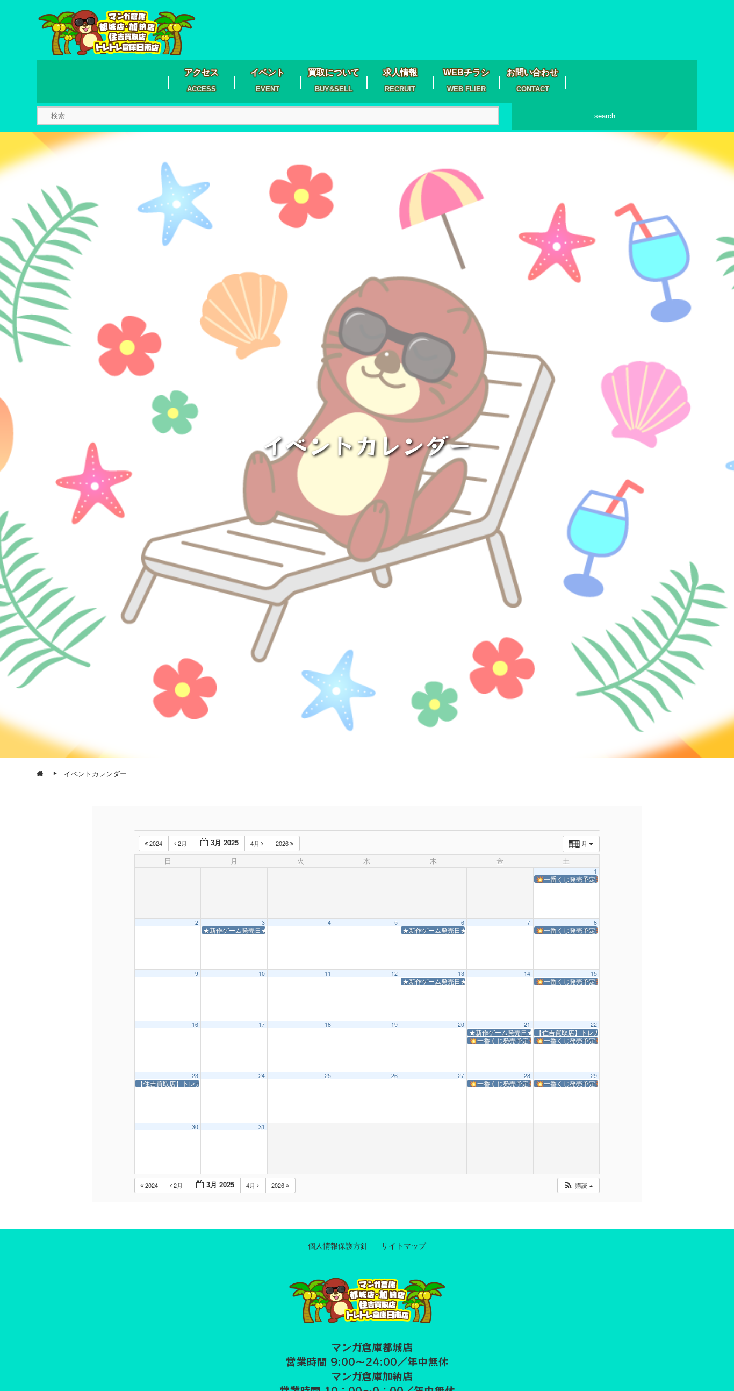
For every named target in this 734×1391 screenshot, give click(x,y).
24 (261, 1076)
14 (527, 973)
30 (195, 1127)
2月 (182, 843)
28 (527, 1076)
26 (394, 1076)
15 (594, 973)
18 (328, 1025)
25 (328, 1076)
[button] (578, 1185)
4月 (255, 843)
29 (594, 1076)
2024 (156, 843)
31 (261, 1127)
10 (261, 973)
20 (461, 1025)
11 (328, 973)
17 (261, 1025)
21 (527, 1025)
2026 (283, 843)
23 (195, 1076)
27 (461, 1076)
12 (394, 973)
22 (594, 1025)
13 (461, 973)
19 (394, 1025)
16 (195, 1025)
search (604, 116)
